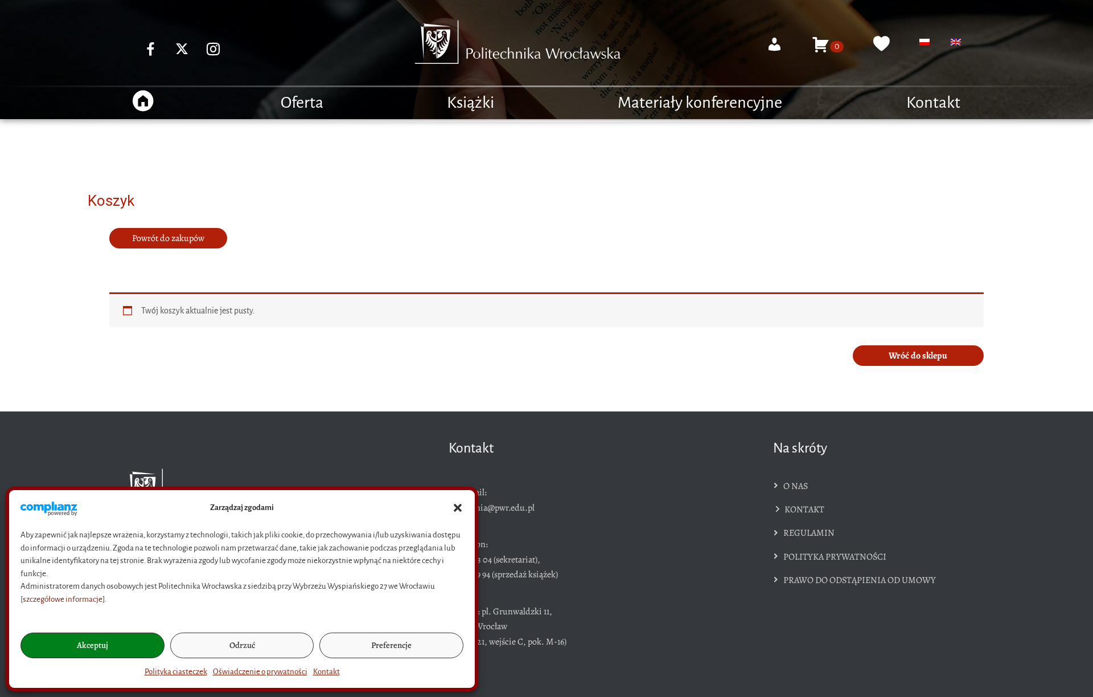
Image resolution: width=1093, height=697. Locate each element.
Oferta (302, 102)
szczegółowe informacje (62, 599)
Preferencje (391, 645)
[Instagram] (213, 49)
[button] (457, 507)
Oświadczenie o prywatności (260, 671)
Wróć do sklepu (918, 355)
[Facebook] (151, 49)
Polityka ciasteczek (176, 671)
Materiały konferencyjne (700, 102)
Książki (470, 102)
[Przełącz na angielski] (956, 42)
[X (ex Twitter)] (182, 49)
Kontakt (326, 671)
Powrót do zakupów (168, 238)
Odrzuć (242, 645)
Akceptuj (92, 645)
